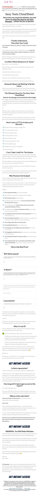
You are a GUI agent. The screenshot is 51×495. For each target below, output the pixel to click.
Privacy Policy (27, 488)
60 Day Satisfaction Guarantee (15, 488)
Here (29, 490)
